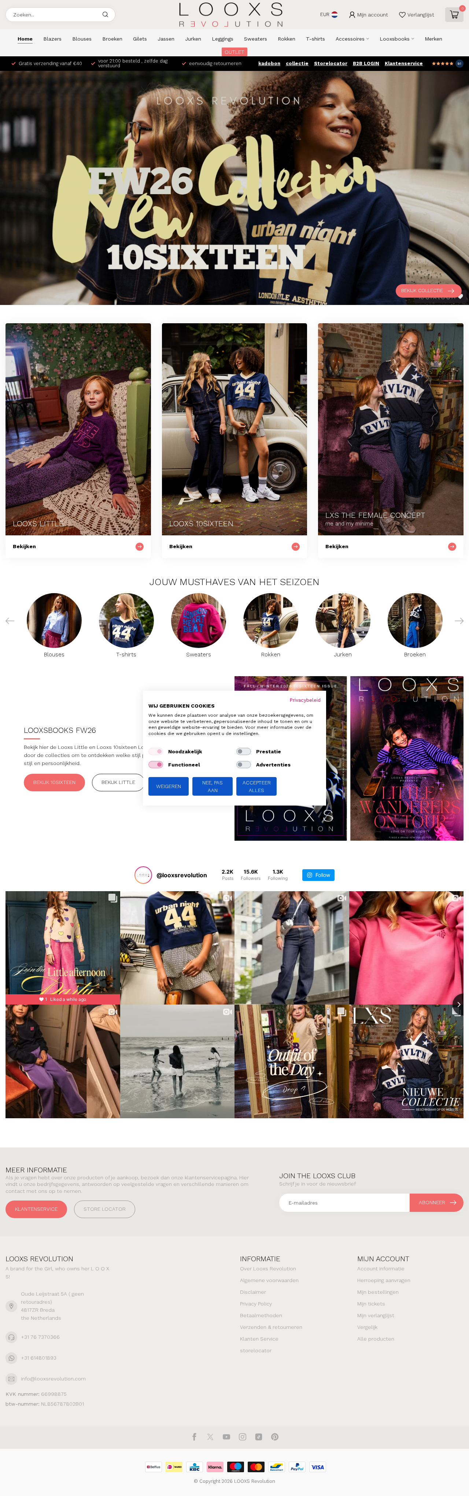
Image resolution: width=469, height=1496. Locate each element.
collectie (297, 63)
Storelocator (330, 63)
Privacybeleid (305, 699)
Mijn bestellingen (378, 1292)
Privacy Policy (256, 1304)
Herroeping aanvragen (383, 1280)
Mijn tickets (371, 1304)
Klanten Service (259, 1339)
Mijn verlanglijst (375, 1315)
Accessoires (350, 39)
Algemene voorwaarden (269, 1280)
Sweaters (255, 39)
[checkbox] (155, 751)
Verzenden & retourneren (271, 1327)
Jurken (193, 39)
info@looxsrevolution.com (53, 1379)
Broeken (112, 39)
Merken (433, 39)
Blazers (52, 39)
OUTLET (234, 52)
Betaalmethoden (261, 1315)
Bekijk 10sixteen (54, 782)
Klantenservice (404, 63)
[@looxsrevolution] (143, 875)
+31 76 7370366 (40, 1337)
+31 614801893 (38, 1358)
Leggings (222, 39)
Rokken (286, 39)
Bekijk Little (118, 782)
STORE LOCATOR (105, 1209)
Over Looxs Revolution (268, 1268)
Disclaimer (253, 1292)
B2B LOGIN (366, 63)
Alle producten (375, 1339)
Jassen (166, 39)
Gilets (140, 39)
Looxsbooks (395, 39)
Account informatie (381, 1268)
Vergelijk (367, 1327)
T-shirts (315, 39)
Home (25, 39)
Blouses (82, 39)
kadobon (269, 63)
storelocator (256, 1350)
